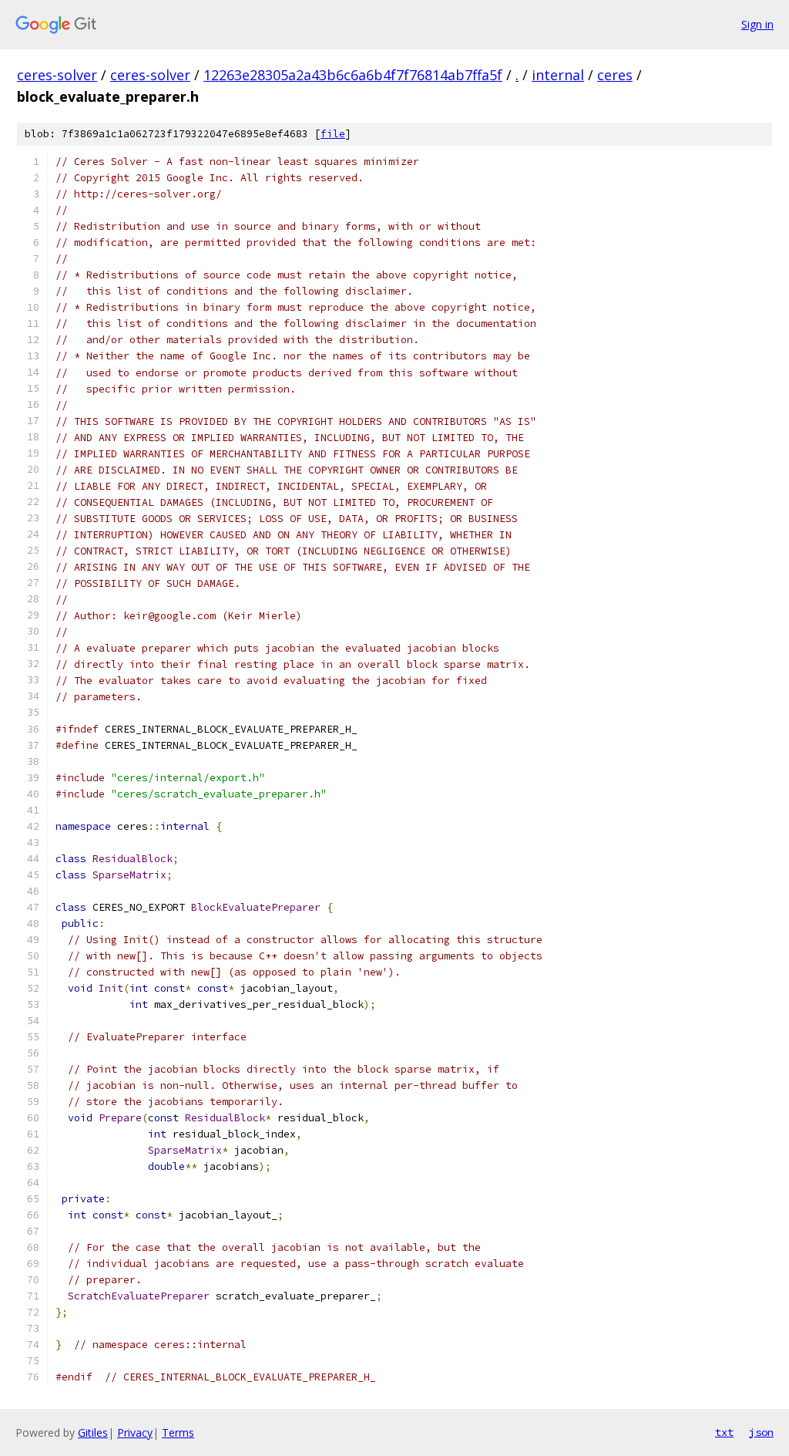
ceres (615, 75)
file (333, 133)
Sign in (757, 24)
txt (724, 1432)
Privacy (135, 1432)
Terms (178, 1432)
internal (558, 75)
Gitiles (93, 1432)
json (761, 1432)
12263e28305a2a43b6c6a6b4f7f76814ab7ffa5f (352, 75)
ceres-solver (57, 75)
